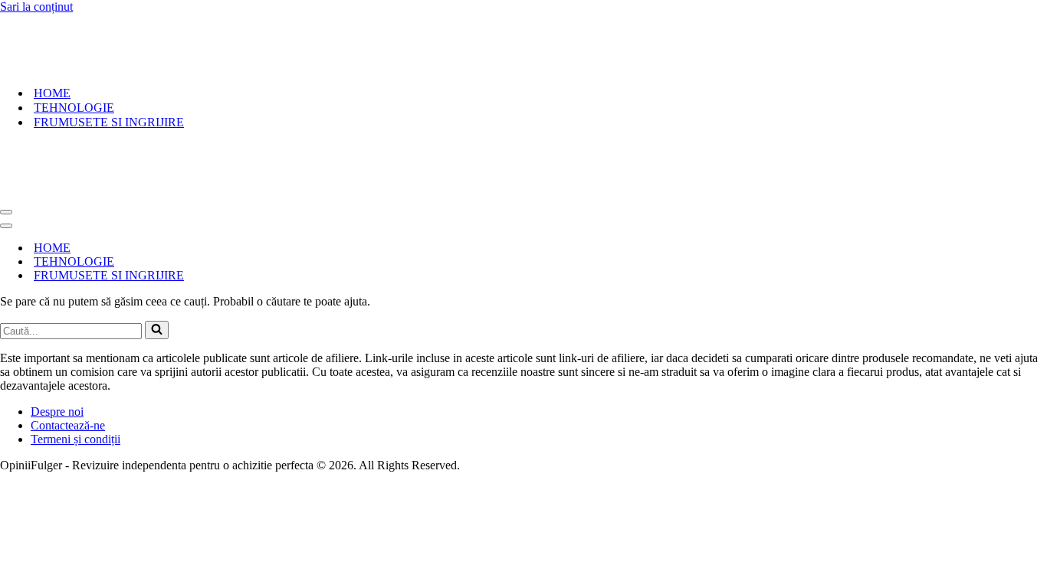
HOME (52, 93)
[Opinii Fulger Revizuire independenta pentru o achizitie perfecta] (96, 66)
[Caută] (157, 330)
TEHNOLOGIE (74, 107)
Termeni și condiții (75, 439)
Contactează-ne (68, 425)
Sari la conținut (36, 6)
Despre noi (57, 411)
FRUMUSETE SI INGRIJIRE (109, 122)
